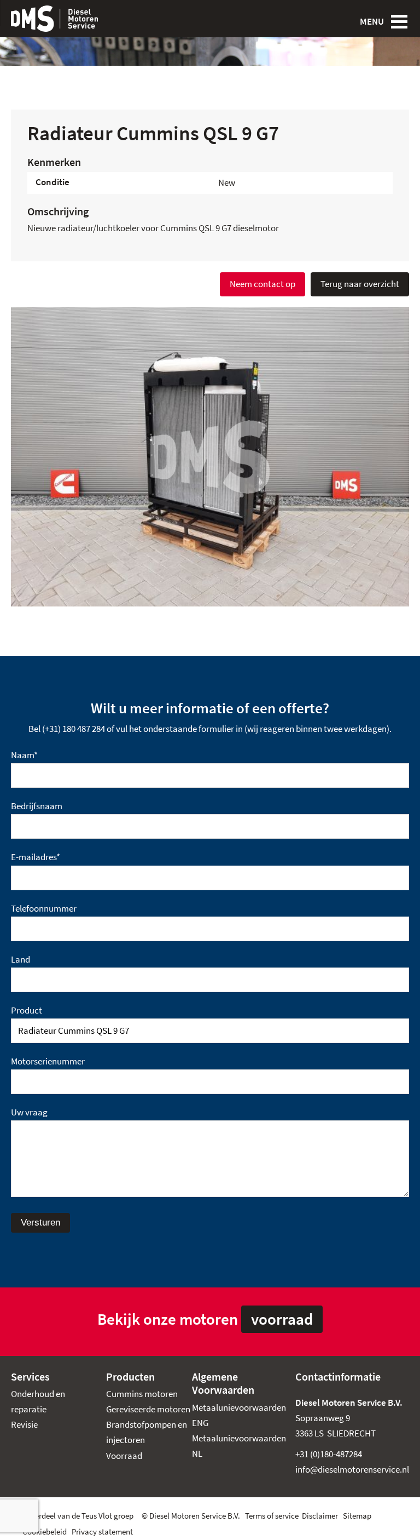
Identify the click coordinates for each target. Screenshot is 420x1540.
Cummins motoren (142, 1394)
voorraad (282, 1319)
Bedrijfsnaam (36, 806)
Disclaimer (320, 1515)
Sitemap (357, 1515)
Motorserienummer (48, 1061)
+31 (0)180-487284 (328, 1454)
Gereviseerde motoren (148, 1409)
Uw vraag (29, 1112)
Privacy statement (102, 1531)
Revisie (24, 1424)
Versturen (40, 1222)
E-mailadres (35, 857)
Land (20, 959)
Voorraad (124, 1456)
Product (26, 1010)
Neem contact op (262, 284)
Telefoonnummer (44, 908)
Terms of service (272, 1515)
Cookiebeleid (44, 1531)
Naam (24, 755)
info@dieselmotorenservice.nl (352, 1469)
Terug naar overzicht (359, 284)
